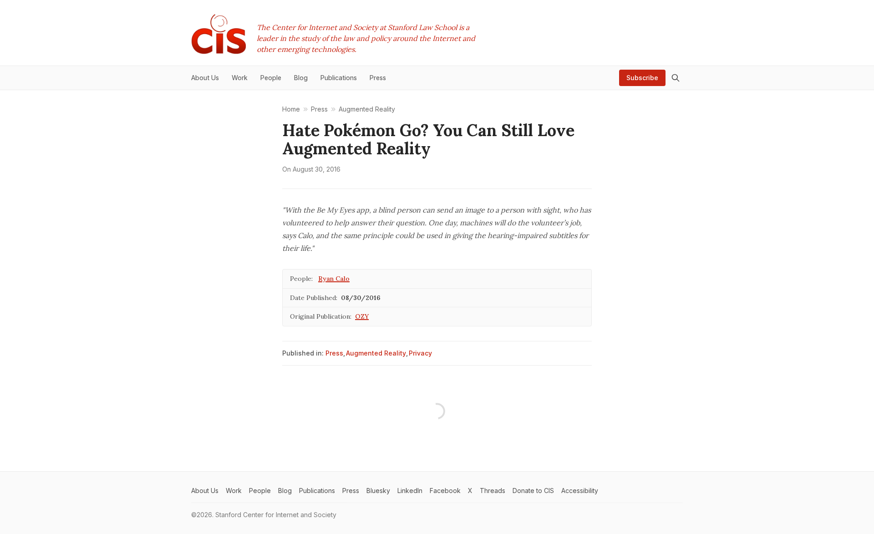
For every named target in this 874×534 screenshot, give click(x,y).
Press (334, 353)
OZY (362, 316)
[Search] (675, 78)
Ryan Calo (334, 279)
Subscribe (642, 77)
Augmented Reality (376, 353)
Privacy (420, 353)
